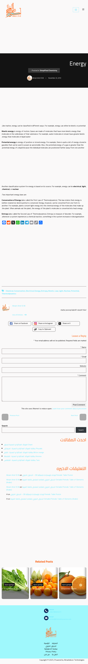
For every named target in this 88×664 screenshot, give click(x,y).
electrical (30, 291)
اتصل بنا (55, 654)
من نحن (47, 654)
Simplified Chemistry (48, 70)
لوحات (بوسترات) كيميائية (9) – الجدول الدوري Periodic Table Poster (47, 475)
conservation (19, 291)
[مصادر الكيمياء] (13, 9)
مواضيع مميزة (9, 584)
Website (83, 366)
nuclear (67, 291)
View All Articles (17, 314)
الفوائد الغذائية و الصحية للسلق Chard (18, 444)
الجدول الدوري (50, 646)
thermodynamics (9, 293)
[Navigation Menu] (76, 9)
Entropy (44, 291)
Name (83, 347)
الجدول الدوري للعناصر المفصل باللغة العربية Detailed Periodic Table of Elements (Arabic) (45, 481)
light (61, 291)
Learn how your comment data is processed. (53, 408)
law (56, 291)
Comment (81, 375)
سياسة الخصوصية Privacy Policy (50, 650)
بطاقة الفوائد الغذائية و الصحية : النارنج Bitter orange (24, 452)
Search (5, 425)
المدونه (55, 643)
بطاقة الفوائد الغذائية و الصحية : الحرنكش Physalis (23, 448)
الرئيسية (47, 643)
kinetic (51, 291)
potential (75, 291)
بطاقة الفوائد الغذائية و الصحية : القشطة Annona (22, 456)
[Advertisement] (44, 36)
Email (83, 356)
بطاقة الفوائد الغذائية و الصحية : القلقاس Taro (22, 460)
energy (37, 291)
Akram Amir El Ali (12, 475)
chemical (9, 291)
